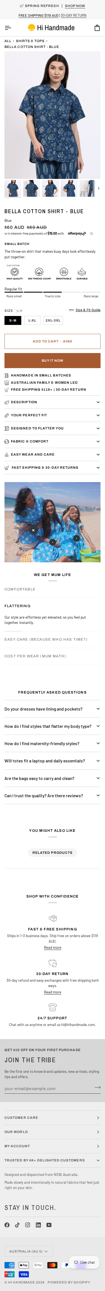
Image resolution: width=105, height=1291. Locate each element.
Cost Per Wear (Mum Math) (35, 656)
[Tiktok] (17, 1224)
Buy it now (53, 361)
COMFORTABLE (20, 589)
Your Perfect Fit (29, 415)
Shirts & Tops (30, 41)
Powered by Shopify (69, 1282)
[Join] (96, 1087)
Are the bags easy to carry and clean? (39, 778)
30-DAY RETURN (74, 15)
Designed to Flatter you (37, 428)
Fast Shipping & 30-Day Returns (44, 468)
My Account (17, 1146)
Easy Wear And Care (33, 454)
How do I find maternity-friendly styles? (41, 743)
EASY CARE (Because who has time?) (46, 639)
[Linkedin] (38, 1224)
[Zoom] (15, 168)
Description (24, 402)
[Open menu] (12, 28)
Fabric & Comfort (29, 441)
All (7, 41)
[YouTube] (49, 1224)
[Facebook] (7, 1224)
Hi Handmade (21, 1282)
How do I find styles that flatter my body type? (47, 726)
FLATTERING (17, 606)
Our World (16, 1132)
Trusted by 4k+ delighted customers (44, 1160)
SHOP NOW (75, 6)
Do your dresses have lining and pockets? (43, 708)
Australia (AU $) (26, 1251)
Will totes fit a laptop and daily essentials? (44, 760)
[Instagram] (27, 1224)
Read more (52, 947)
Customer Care (21, 1118)
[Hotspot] (23, 514)
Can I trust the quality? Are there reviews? (43, 795)
